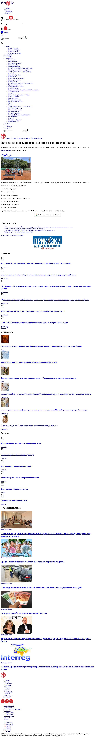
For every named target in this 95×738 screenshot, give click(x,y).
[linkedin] (5, 156)
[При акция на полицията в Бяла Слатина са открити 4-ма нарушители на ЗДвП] (16, 582)
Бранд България (13, 121)
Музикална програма (15, 85)
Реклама (7, 717)
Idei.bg (8, 727)
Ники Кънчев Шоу (14, 66)
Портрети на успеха (14, 100)
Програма (7, 56)
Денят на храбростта (14, 120)
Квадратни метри (13, 111)
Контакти (7, 711)
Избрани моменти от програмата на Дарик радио (23, 90)
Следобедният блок (14, 80)
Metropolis (11, 93)
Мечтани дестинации (15, 108)
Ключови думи (9, 716)
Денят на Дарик (13, 61)
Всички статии (9, 714)
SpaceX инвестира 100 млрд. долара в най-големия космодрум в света (29, 362)
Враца (22, 235)
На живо (7, 123)
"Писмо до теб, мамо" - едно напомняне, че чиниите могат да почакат (29, 426)
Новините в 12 (13, 81)
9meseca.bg (4, 397)
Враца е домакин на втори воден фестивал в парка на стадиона (24, 228)
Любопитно (8, 55)
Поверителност (9, 707)
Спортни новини (13, 88)
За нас (6, 719)
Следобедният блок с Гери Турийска (19, 71)
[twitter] (7, 156)
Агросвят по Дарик (14, 75)
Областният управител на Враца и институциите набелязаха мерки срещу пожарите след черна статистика (38, 227)
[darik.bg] (7, 5)
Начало (6, 682)
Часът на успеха (13, 116)
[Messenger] (5, 153)
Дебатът (10, 105)
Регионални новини (14, 53)
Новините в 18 (13, 65)
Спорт (6, 125)
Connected (11, 118)
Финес (10, 103)
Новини (7, 8)
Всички (3, 328)
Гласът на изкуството (15, 110)
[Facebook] (7, 153)
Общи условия (9, 706)
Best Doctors (8, 695)
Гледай (5, 32)
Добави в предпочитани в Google (48, 215)
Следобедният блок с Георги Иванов (19, 106)
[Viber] (2, 153)
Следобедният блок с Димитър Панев (20, 68)
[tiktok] (3, 702)
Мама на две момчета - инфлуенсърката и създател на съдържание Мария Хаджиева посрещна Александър (44, 410)
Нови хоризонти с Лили (15, 86)
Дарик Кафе (12, 60)
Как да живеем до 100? (15, 101)
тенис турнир (5, 235)
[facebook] (2, 156)
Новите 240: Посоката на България (19, 115)
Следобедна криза (14, 113)
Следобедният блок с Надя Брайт (18, 70)
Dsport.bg (9, 722)
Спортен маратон (13, 91)
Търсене (7, 693)
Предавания (8, 10)
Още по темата (13, 98)
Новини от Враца (36, 138)
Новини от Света (13, 51)
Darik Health (8, 11)
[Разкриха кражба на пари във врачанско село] (16, 607)
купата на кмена (15, 235)
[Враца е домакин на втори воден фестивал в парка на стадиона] (16, 556)
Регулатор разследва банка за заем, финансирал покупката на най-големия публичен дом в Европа (41, 346)
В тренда (11, 73)
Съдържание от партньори (12, 709)
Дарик (8, 138)
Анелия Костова (6, 150)
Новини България (13, 50)
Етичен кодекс (9, 712)
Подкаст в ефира (13, 96)
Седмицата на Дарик (14, 63)
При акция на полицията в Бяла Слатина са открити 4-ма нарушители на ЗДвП (29, 230)
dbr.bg (2, 350)
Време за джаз (12, 76)
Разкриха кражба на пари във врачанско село (18, 232)
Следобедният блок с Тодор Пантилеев (20, 83)
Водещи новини (13, 48)
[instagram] (11, 702)
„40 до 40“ (7, 13)
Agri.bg (8, 731)
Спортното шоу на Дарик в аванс (18, 95)
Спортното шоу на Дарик (16, 78)
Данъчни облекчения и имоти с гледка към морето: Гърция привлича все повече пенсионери (38, 378)
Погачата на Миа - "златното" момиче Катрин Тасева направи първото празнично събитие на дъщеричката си (46, 394)
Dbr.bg (8, 729)
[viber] (10, 156)
